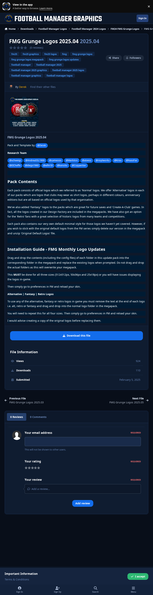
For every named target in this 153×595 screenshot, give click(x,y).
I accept (140, 576)
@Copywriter (79, 165)
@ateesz (86, 160)
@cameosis (55, 160)
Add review (82, 503)
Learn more (7, 6)
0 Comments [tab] (38, 417)
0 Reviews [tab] (16, 417)
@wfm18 (48, 165)
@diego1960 (32, 165)
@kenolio (62, 165)
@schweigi (15, 160)
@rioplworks (103, 160)
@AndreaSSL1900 (35, 160)
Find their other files (43, 87)
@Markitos (72, 160)
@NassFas (131, 160)
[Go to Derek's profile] (11, 87)
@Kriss (117, 160)
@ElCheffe (15, 165)
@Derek (41, 145)
